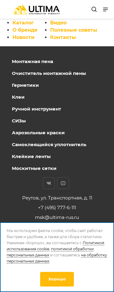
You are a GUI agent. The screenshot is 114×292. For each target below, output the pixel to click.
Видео (58, 23)
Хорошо (57, 278)
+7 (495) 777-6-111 (57, 207)
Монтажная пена (32, 61)
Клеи (18, 97)
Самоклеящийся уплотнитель (49, 144)
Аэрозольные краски (38, 132)
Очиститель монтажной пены (49, 73)
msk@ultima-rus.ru (57, 217)
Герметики (25, 85)
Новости (23, 37)
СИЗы (19, 121)
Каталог (23, 23)
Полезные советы (73, 30)
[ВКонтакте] (49, 183)
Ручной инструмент (36, 109)
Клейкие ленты (31, 156)
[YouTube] (63, 183)
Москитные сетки (34, 168)
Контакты (63, 37)
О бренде (24, 30)
